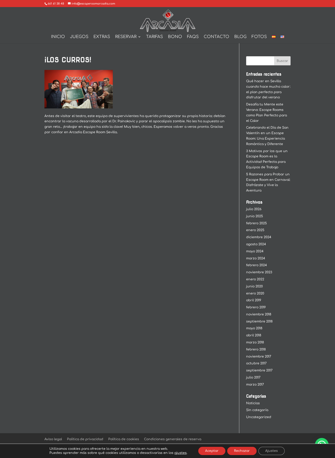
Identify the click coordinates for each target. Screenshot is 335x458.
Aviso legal (53, 439)
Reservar (126, 37)
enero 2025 (255, 230)
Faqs (193, 37)
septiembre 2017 (259, 370)
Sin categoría (257, 410)
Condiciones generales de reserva (172, 439)
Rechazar (242, 451)
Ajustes (271, 451)
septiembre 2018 (259, 321)
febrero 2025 (256, 223)
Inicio (58, 37)
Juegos (79, 37)
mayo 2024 (254, 251)
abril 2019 (253, 300)
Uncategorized (258, 417)
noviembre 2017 (258, 356)
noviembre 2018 (258, 314)
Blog (240, 37)
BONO (175, 37)
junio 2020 (254, 286)
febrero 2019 (256, 307)
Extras (101, 37)
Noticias (253, 403)
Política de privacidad (85, 439)
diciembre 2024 (258, 237)
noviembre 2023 (259, 272)
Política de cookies (123, 439)
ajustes (180, 453)
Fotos (259, 37)
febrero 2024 (256, 265)
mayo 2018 (254, 328)
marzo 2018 (255, 342)
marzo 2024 (255, 258)
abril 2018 (253, 335)
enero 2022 (255, 279)
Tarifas (154, 37)
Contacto (216, 37)
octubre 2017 (256, 363)
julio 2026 (253, 209)
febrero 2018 (256, 349)
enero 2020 (255, 293)
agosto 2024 (256, 244)
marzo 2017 (255, 384)
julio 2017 (253, 377)
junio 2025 (254, 216)
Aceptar (212, 451)
